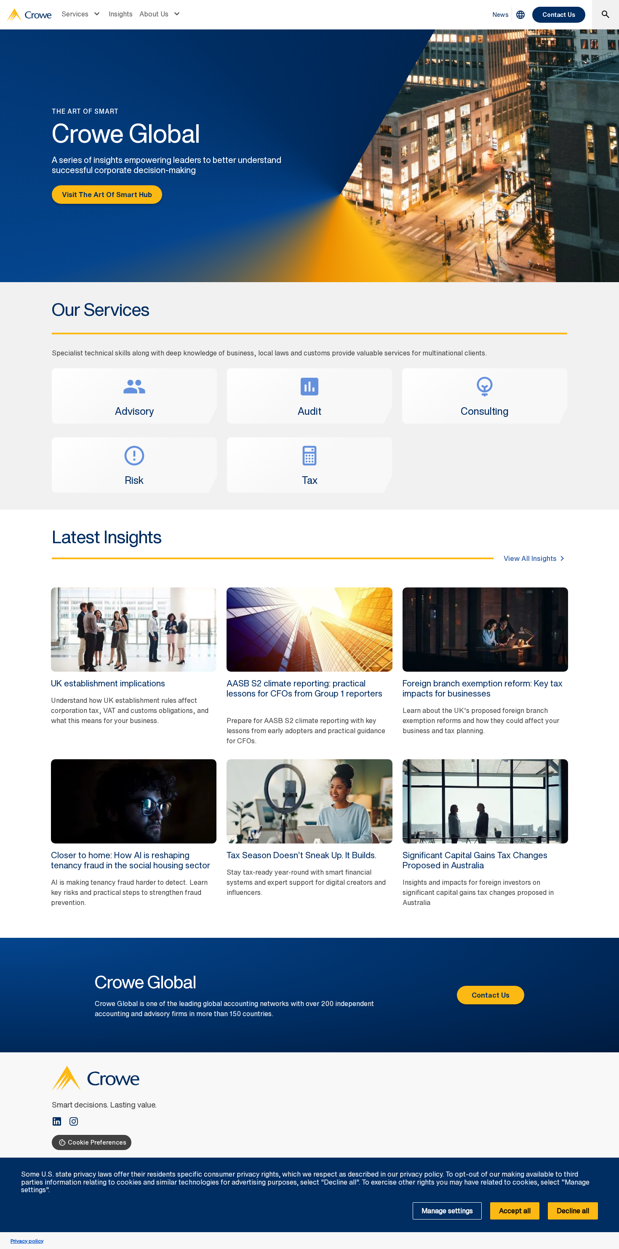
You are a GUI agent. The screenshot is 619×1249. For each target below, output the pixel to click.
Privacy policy (27, 1240)
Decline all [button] (573, 1211)
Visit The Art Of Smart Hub (107, 194)
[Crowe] (29, 14)
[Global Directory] (520, 14)
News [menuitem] (501, 14)
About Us (153, 14)
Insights (121, 14)
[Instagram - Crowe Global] (74, 1122)
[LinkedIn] (60, 1122)
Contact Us (558, 14)
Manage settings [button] (447, 1211)
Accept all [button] (515, 1211)
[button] (608, 1162)
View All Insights (530, 558)
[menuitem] (81, 14)
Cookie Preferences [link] (97, 1142)
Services (74, 14)
